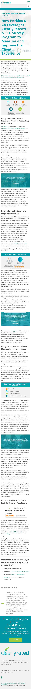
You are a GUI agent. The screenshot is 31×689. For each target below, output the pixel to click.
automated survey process (11, 331)
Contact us (7, 577)
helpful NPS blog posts (17, 574)
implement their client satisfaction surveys (13, 128)
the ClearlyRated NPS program (20, 571)
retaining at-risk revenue (20, 243)
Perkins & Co (5, 126)
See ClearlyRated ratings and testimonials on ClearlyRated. (13, 683)
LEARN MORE (15, 640)
